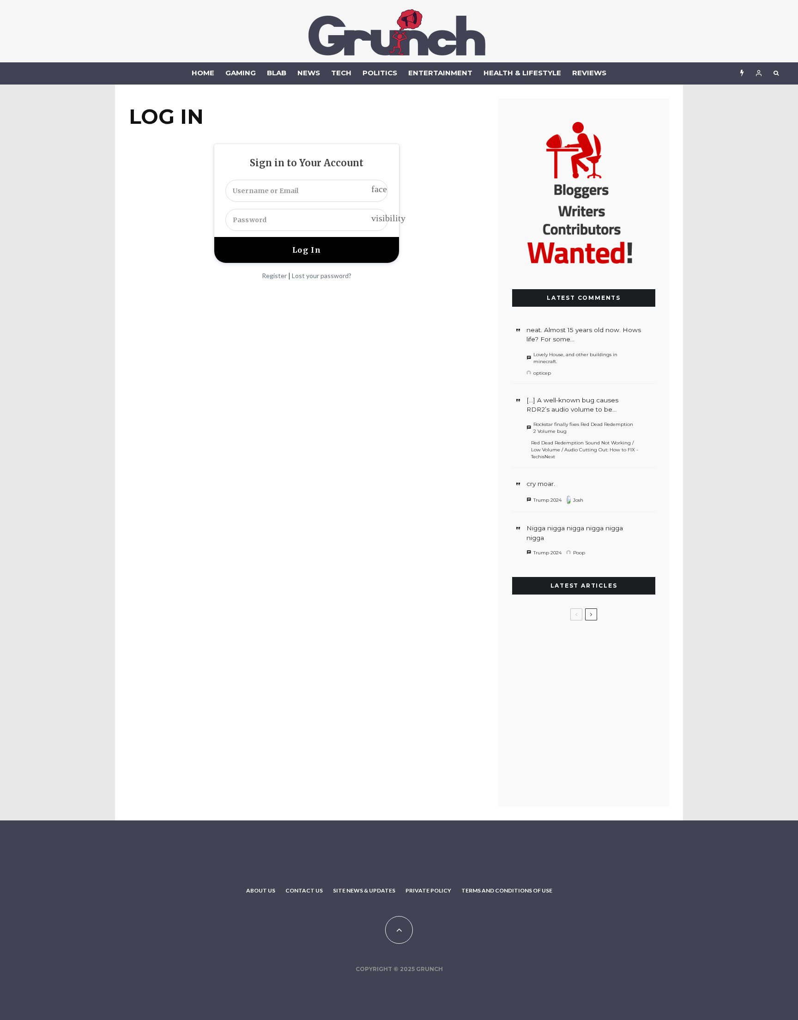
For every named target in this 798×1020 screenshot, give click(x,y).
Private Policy (428, 890)
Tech (341, 72)
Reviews (589, 72)
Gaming (240, 72)
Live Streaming (579, 733)
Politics (380, 72)
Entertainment (440, 72)
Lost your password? (321, 275)
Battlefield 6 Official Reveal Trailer (593, 689)
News (308, 72)
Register (274, 275)
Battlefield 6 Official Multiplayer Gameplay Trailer (593, 644)
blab (276, 72)
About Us (260, 890)
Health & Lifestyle (522, 72)
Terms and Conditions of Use (506, 890)
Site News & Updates (364, 890)
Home (203, 72)
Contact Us (304, 890)
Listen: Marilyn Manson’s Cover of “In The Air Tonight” (597, 777)
